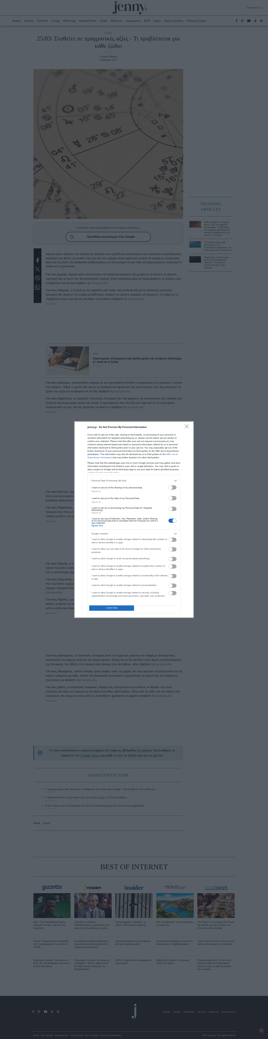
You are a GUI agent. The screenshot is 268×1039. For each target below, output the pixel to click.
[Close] (188, 427)
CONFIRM (111, 608)
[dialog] (134, 519)
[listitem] (134, 480)
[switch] (172, 487)
